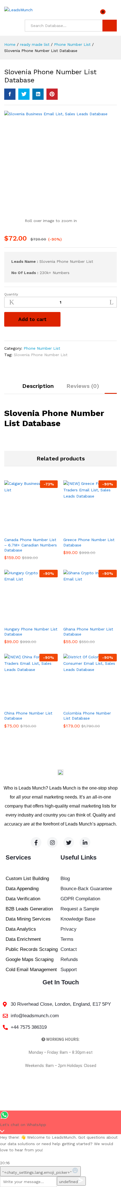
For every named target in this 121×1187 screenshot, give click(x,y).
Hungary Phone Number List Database (30, 631)
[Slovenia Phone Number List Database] (9, 94)
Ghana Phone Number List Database (88, 631)
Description (38, 386)
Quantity (11, 294)
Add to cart (32, 319)
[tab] (38, 388)
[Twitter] (68, 842)
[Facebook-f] (36, 842)
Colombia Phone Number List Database (87, 715)
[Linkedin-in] (85, 842)
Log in (113, 13)
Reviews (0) (82, 386)
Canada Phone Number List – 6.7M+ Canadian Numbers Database (30, 544)
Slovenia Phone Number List (41, 354)
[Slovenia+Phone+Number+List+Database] (24, 94)
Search (109, 25)
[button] (24, 530)
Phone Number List (42, 348)
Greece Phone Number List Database (89, 542)
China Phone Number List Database (28, 715)
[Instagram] (52, 842)
